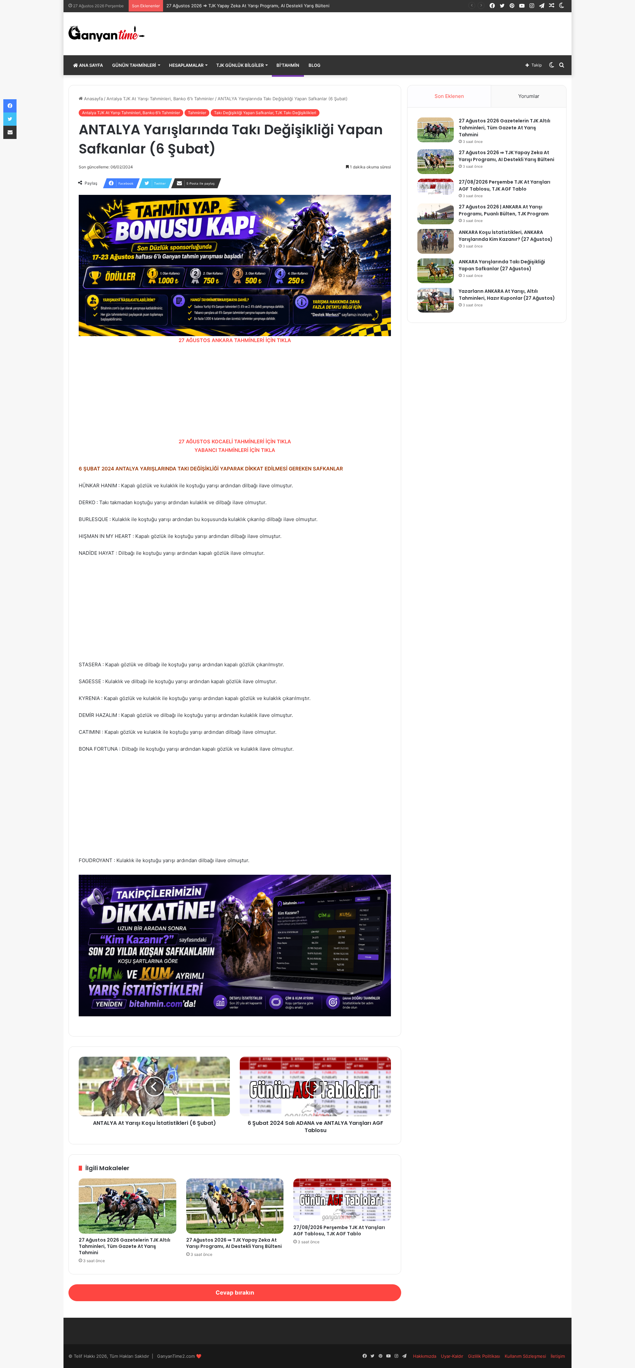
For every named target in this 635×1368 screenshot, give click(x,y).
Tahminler (197, 112)
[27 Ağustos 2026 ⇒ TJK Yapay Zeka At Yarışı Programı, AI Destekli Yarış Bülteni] (235, 1205)
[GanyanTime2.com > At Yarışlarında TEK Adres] (106, 33)
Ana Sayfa (90, 65)
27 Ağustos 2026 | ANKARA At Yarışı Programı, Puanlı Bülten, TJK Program (504, 210)
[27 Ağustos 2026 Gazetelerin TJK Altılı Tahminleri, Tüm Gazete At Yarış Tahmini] (127, 1205)
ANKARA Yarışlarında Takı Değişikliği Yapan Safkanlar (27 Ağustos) (502, 265)
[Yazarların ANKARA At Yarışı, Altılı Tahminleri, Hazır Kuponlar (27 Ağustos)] (435, 300)
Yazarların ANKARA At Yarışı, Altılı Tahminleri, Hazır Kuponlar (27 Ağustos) (507, 294)
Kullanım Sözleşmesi (525, 1356)
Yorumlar (528, 96)
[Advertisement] (235, 391)
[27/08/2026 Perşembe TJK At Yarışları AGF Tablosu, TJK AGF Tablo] (342, 1199)
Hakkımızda (424, 1356)
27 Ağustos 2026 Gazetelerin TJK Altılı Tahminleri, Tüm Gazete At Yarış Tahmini (124, 1246)
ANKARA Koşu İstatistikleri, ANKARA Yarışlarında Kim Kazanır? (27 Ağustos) (506, 236)
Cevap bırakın (235, 1292)
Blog (314, 65)
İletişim (558, 1356)
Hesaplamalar (186, 65)
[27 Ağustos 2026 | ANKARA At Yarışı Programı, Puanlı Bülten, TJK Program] (435, 213)
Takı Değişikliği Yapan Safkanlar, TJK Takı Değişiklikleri (265, 112)
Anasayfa (93, 98)
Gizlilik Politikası (484, 1356)
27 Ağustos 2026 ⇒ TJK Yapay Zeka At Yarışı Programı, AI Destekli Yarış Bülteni (247, 5)
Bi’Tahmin (287, 65)
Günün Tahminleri (134, 65)
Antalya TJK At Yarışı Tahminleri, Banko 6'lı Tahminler (160, 98)
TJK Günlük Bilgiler (240, 65)
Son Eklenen (449, 96)
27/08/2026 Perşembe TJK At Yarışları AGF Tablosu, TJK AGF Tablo (339, 1230)
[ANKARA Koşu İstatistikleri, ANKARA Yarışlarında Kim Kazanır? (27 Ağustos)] (435, 241)
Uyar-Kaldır (452, 1356)
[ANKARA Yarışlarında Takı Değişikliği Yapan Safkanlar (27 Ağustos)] (435, 270)
